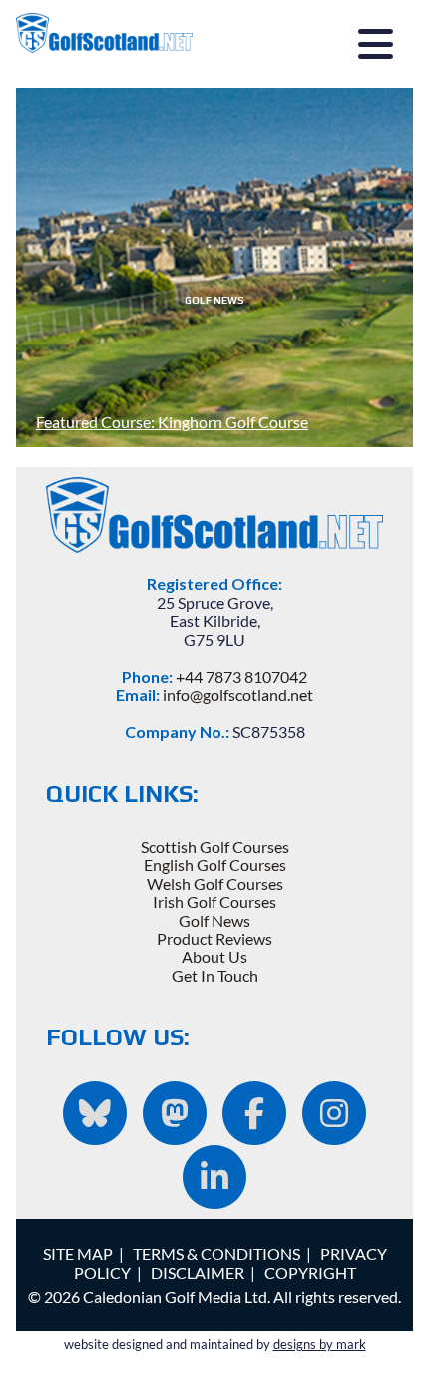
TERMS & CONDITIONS (216, 1253)
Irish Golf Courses (214, 901)
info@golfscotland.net (238, 694)
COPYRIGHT (310, 1272)
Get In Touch (215, 975)
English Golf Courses (215, 864)
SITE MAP (78, 1253)
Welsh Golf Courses (215, 883)
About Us (214, 956)
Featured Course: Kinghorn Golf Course (172, 421)
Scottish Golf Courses (215, 846)
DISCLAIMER (197, 1272)
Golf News (214, 920)
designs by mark (319, 1344)
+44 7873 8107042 (241, 676)
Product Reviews (214, 938)
